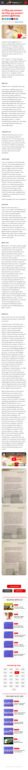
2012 (17, 679)
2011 (23, 679)
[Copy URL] (3, 19)
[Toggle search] (25, 2)
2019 (23, 672)
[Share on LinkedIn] (17, 19)
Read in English (19, 22)
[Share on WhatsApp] (5, 19)
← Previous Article (14, 586)
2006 (5, 686)
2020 (17, 672)
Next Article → (20, 591)
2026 (5, 669)
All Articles (7, 591)
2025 (11, 669)
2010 (5, 683)
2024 (17, 669)
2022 (5, 672)
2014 (5, 679)
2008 (17, 683)
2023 (23, 669)
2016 (17, 676)
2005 (11, 686)
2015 (23, 676)
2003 (23, 686)
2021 (11, 672)
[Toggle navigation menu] (2, 2)
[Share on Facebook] (10, 19)
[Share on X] (12, 19)
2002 (14, 689)
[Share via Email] (15, 19)
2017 (11, 676)
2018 (5, 676)
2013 (11, 679)
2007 (23, 683)
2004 (17, 686)
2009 (11, 683)
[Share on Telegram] (7, 19)
